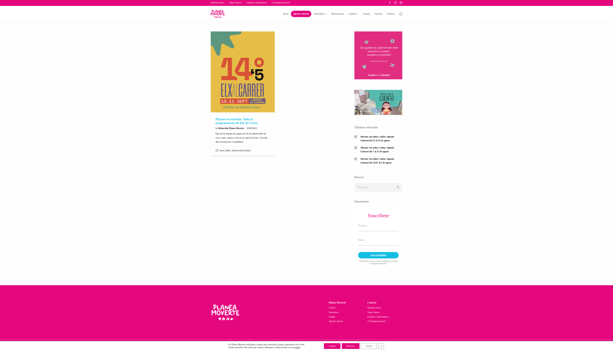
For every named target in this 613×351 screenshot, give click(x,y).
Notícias (378, 14)
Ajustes (369, 346)
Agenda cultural (301, 14)
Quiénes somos (217, 2)
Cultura (332, 307)
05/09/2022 (252, 128)
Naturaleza (319, 14)
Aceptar (332, 346)
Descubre (224, 150)
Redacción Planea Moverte (231, 128)
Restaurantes (337, 14)
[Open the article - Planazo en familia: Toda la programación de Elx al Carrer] (243, 71)
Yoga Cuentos (235, 2)
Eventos (391, 14)
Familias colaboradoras (256, 2)
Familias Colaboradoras (378, 317)
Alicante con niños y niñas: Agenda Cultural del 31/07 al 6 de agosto (377, 161)
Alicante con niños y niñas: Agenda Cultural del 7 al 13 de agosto (377, 150)
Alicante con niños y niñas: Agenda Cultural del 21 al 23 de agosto (377, 139)
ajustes (297, 347)
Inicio (285, 14)
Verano (366, 14)
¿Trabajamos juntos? (281, 2)
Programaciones (241, 150)
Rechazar (351, 346)
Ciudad (352, 14)
